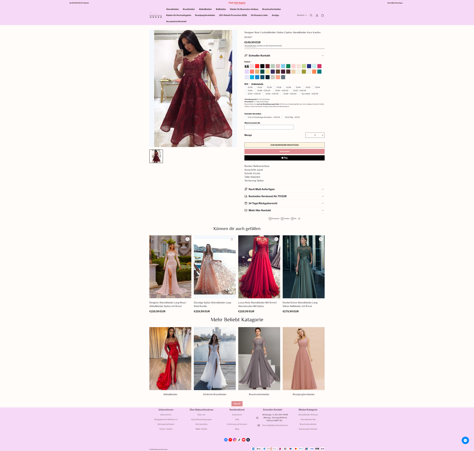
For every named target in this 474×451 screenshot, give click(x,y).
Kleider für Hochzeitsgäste (178, 15)
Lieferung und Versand (237, 424)
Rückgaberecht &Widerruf (166, 419)
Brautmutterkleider (271, 9)
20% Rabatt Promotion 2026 (233, 15)
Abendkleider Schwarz (308, 415)
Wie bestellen (201, 424)
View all (237, 404)
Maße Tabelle (201, 429)
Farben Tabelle (165, 429)
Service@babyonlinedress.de (275, 425)
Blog (237, 429)
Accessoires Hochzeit (176, 21)
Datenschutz (165, 415)
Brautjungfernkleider (205, 15)
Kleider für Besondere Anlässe (244, 9)
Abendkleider (172, 9)
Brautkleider (189, 9)
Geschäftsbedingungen (201, 419)
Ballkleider (221, 9)
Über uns (201, 415)
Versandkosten (251, 46)
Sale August (239, 3)
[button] (311, 15)
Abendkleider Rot (308, 419)
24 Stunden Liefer (259, 15)
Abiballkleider (205, 9)
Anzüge (275, 15)
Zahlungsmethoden (165, 424)
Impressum (237, 415)
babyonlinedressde (161, 449)
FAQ (237, 419)
